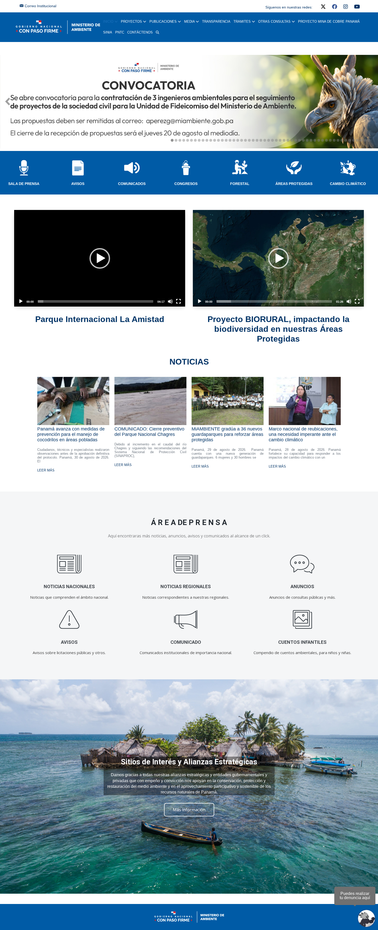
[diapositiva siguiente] (370, 101)
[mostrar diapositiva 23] (257, 140)
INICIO (108, 21)
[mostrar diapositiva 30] (284, 140)
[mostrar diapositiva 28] (276, 140)
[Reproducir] (20, 301)
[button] (157, 32)
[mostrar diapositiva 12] (214, 140)
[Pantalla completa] (178, 301)
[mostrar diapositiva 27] (272, 140)
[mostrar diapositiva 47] (349, 140)
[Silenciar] (170, 301)
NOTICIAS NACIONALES (69, 586)
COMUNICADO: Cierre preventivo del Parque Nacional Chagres (149, 431)
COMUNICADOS (132, 184)
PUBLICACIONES (163, 21)
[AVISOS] (69, 619)
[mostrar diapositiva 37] (311, 140)
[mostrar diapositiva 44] (338, 140)
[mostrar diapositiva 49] (357, 140)
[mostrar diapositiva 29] (280, 140)
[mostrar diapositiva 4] (183, 140)
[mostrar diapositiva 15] (226, 140)
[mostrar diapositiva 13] (218, 140)
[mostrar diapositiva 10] (206, 140)
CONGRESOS (185, 184)
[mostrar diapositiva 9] (203, 140)
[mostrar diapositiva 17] (233, 140)
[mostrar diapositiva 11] (210, 140)
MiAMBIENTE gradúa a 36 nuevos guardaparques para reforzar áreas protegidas (227, 434)
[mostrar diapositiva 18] (237, 140)
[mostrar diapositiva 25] (264, 140)
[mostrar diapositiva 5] (187, 140)
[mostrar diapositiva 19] (241, 140)
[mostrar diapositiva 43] (334, 140)
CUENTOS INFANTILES (302, 642)
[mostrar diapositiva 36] (307, 140)
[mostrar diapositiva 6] (191, 140)
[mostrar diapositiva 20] (245, 140)
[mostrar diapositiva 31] (287, 140)
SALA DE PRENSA (23, 184)
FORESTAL (239, 184)
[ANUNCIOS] (302, 564)
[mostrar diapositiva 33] (295, 140)
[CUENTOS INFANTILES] (302, 619)
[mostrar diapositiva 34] (299, 140)
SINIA (107, 32)
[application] (99, 258)
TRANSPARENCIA (216, 21)
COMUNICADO (185, 642)
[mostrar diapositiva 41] (326, 140)
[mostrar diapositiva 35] (303, 140)
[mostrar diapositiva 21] (249, 140)
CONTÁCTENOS (140, 32)
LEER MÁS (46, 470)
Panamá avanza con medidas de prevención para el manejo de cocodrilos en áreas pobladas (71, 434)
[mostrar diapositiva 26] (268, 140)
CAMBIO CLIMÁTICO (348, 184)
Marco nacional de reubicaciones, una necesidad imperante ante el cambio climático (303, 434)
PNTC (119, 32)
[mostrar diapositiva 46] (345, 140)
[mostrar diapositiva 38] (314, 140)
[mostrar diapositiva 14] (222, 140)
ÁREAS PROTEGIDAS (293, 184)
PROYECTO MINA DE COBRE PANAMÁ (329, 21)
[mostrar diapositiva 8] (199, 140)
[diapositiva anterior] (7, 101)
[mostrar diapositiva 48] (353, 140)
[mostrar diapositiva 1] (172, 140)
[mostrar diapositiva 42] (330, 140)
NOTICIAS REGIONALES (185, 586)
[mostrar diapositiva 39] (318, 140)
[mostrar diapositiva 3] (179, 140)
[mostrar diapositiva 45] (341, 140)
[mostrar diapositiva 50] (361, 140)
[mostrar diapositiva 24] (260, 140)
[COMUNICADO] (185, 619)
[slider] (95, 301)
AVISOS (77, 184)
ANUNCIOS (302, 586)
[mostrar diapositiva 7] (195, 140)
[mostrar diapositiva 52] (368, 140)
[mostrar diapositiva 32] (291, 140)
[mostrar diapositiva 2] (176, 140)
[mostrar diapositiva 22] (253, 140)
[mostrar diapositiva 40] (322, 140)
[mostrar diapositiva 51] (365, 140)
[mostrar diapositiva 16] (230, 140)
